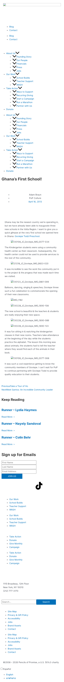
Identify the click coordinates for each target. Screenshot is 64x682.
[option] (35, 674)
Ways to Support (24, 92)
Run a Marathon (24, 102)
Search (46, 602)
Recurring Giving (24, 95)
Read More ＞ (8, 417)
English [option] (9, 674)
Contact (13, 30)
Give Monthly (16, 543)
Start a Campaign (25, 98)
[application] (17, 53)
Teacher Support (24, 81)
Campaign (14, 547)
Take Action (15, 536)
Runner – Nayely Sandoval (21, 423)
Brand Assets (14, 625)
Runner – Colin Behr (16, 437)
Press (19, 67)
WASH (19, 85)
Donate (10, 109)
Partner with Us (24, 106)
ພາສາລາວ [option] (11, 678)
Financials (21, 63)
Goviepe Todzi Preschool (27, 236)
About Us (10, 53)
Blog (11, 26)
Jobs (18, 71)
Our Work (10, 74)
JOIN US (12, 476)
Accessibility (14, 618)
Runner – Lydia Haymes (19, 410)
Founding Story (24, 56)
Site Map (12, 611)
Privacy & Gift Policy (18, 615)
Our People (21, 60)
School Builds (23, 78)
